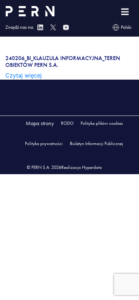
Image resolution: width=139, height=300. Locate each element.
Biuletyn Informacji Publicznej (96, 143)
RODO (67, 123)
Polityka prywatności (44, 143)
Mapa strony (40, 123)
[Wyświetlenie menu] (125, 12)
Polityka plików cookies (102, 123)
